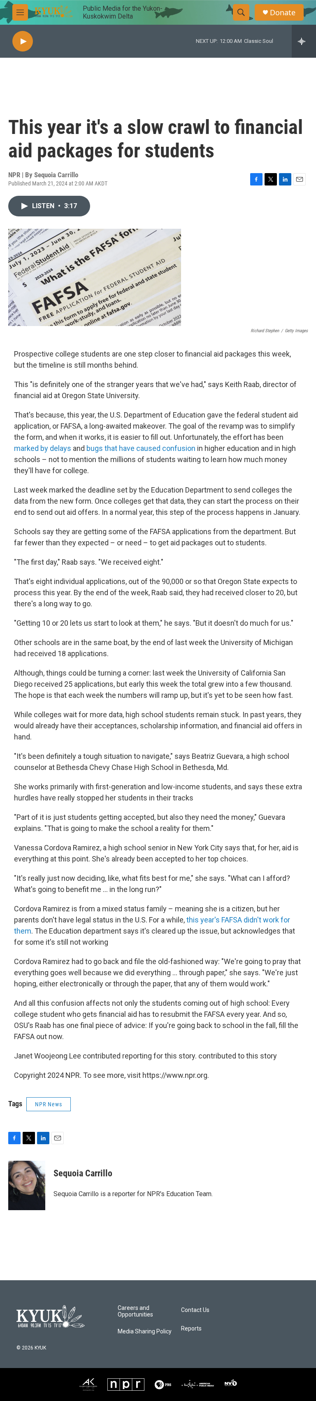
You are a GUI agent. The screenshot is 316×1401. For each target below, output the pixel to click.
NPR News (48, 1104)
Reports (191, 1329)
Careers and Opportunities (135, 1311)
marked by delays (42, 448)
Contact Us (195, 1310)
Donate (282, 12)
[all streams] (304, 41)
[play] (22, 41)
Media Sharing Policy (145, 1331)
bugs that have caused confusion (140, 448)
